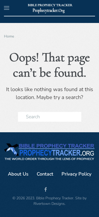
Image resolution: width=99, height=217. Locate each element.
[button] (6, 8)
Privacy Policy (76, 174)
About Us (18, 174)
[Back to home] (49, 8)
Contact (45, 174)
